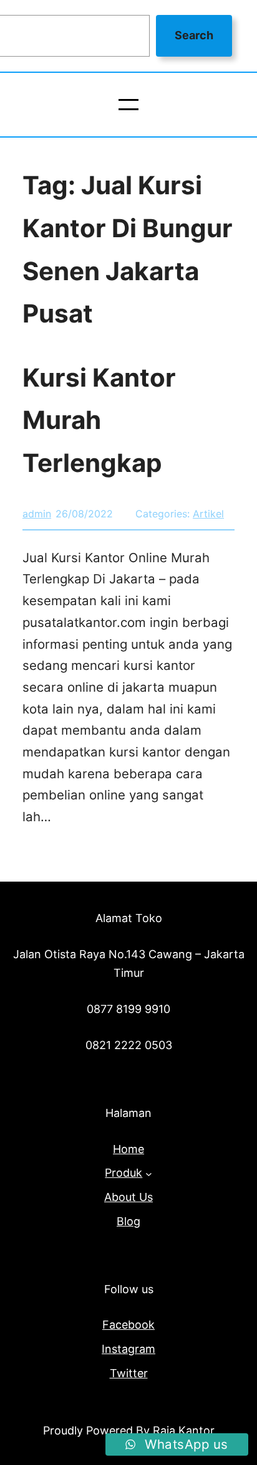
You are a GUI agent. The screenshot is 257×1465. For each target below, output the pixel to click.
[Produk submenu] (148, 1173)
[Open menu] (128, 105)
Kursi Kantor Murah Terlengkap (99, 420)
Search (194, 35)
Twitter (129, 1373)
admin (36, 513)
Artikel (208, 513)
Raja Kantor (184, 1430)
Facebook (128, 1324)
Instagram (128, 1348)
